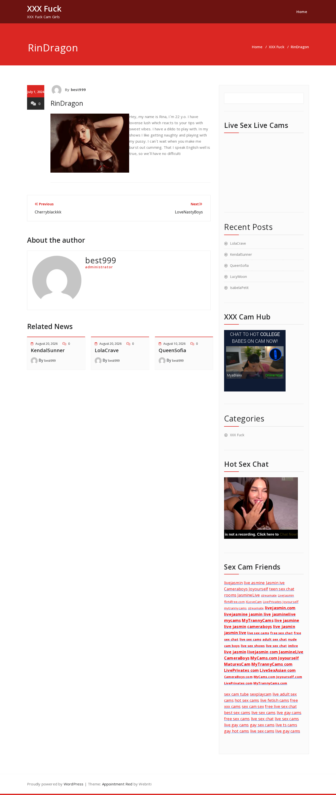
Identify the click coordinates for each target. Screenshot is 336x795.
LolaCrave (107, 350)
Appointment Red (116, 783)
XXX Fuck (276, 46)
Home (301, 11)
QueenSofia (172, 350)
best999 (78, 89)
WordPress (74, 783)
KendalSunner (48, 350)
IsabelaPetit (239, 287)
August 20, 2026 (46, 344)
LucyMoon (238, 276)
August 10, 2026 (174, 344)
